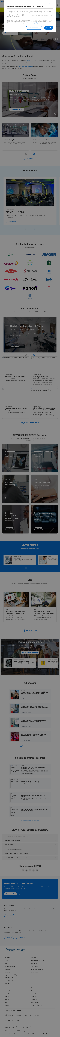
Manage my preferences (34, 27)
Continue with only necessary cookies (45, 2)
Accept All (48, 27)
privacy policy (34, 22)
